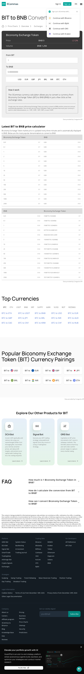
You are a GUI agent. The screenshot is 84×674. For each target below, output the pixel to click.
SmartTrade (6, 552)
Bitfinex (38, 549)
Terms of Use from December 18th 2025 (30, 593)
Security (22, 629)
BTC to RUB (73, 322)
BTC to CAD (7, 322)
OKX (36, 556)
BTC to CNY (23, 322)
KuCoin (38, 560)
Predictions (23, 632)
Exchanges (6, 567)
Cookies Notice (7, 593)
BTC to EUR (73, 313)
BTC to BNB (40, 313)
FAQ (3, 636)
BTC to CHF (56, 322)
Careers (4, 616)
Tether (50, 549)
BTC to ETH (7, 313)
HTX (36, 563)
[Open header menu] (81, 4)
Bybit (37, 567)
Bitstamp (38, 545)
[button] (79, 669)
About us (5, 612)
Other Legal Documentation (12, 596)
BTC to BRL (40, 318)
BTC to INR (56, 318)
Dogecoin (51, 556)
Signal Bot (5, 549)
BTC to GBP (7, 318)
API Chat (69, 545)
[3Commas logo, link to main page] (10, 4)
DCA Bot (5, 545)
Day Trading (6, 581)
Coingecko (77, 119)
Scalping (5, 578)
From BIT (10, 55)
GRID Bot (5, 542)
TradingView (6, 556)
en (76, 4)
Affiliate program (8, 619)
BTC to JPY (23, 318)
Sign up (67, 4)
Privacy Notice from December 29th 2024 (62, 593)
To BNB (9, 66)
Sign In (58, 4)
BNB (49, 563)
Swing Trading (16, 578)
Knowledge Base (8, 632)
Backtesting (19, 545)
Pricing (21, 612)
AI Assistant (19, 549)
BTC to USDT (24, 313)
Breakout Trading (19, 581)
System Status (20, 542)
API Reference (71, 542)
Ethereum (51, 552)
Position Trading (65, 578)
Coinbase (38, 552)
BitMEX (50, 542)
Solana (50, 560)
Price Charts (23, 622)
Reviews (5, 639)
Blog (3, 629)
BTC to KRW (40, 322)
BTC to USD (56, 313)
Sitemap (22, 625)
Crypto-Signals (7, 563)
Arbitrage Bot (6, 560)
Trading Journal (21, 552)
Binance (38, 542)
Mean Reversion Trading (48, 578)
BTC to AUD (73, 318)
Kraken (50, 545)
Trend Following (30, 578)
